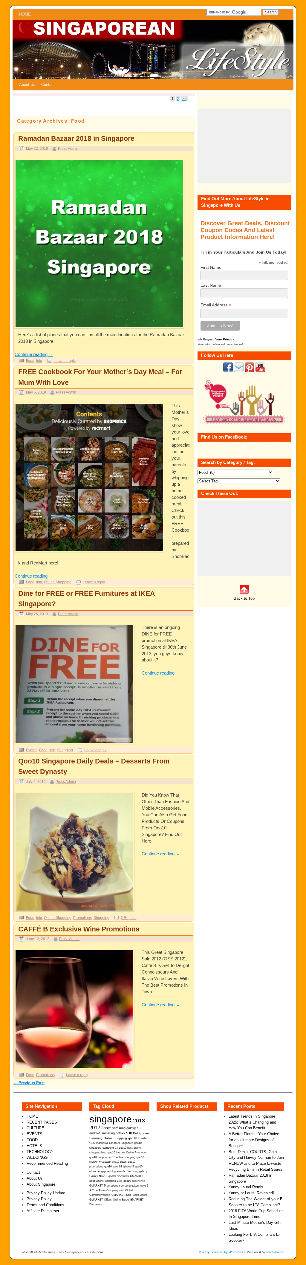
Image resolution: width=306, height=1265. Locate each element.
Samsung (95, 1138)
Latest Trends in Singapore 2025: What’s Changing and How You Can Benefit (252, 1122)
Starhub (143, 1138)
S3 (120, 1166)
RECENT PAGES (42, 1122)
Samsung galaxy (137, 1171)
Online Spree (121, 1199)
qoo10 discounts (118, 1176)
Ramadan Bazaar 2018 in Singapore (76, 138)
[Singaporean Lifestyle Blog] (153, 49)
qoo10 (132, 1138)
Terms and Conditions (45, 1205)
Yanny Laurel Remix (246, 1187)
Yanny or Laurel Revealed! (251, 1193)
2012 (94, 1127)
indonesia (102, 1142)
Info (39, 360)
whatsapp (105, 1161)
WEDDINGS (37, 1157)
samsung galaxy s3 (126, 1128)
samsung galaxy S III (116, 1133)
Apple (106, 1128)
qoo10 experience (134, 1180)
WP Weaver (275, 1252)
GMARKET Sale (121, 1194)
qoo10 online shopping (121, 1157)
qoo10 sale (111, 1166)
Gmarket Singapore (121, 1142)
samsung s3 (110, 1147)
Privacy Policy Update (46, 1193)
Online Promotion (136, 1152)
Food (30, 360)
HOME (25, 14)
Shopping (65, 750)
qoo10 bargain (116, 1152)
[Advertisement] (244, 146)
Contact (48, 84)
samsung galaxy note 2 (133, 1185)
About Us (27, 84)
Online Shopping (57, 582)
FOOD (32, 1140)
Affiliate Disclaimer (43, 1211)
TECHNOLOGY (40, 1152)
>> (184, 99)
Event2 (31, 750)
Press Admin (68, 148)
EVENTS (34, 1134)
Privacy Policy (39, 1199)
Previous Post (29, 1083)
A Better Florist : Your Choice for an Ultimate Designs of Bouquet (254, 1140)
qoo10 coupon (98, 1157)
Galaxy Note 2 (98, 1176)
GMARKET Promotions (103, 1185)
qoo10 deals (119, 1161)
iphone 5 (128, 1166)
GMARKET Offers (100, 1199)
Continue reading (34, 354)
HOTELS (34, 1146)
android (94, 1133)
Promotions (82, 918)
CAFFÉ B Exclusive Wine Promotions (79, 929)
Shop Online (140, 1194)
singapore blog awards (112, 1171)
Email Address (216, 305)
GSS (92, 1142)
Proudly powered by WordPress (222, 1252)
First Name (211, 267)
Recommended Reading (47, 1163)
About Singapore (41, 1184)
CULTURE (35, 1128)
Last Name (211, 285)
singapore (110, 1119)
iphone (144, 1133)
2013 (139, 1121)
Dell (135, 1133)
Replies (128, 918)
